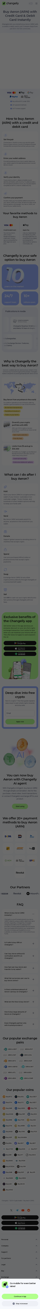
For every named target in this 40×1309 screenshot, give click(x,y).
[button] (20, 1296)
